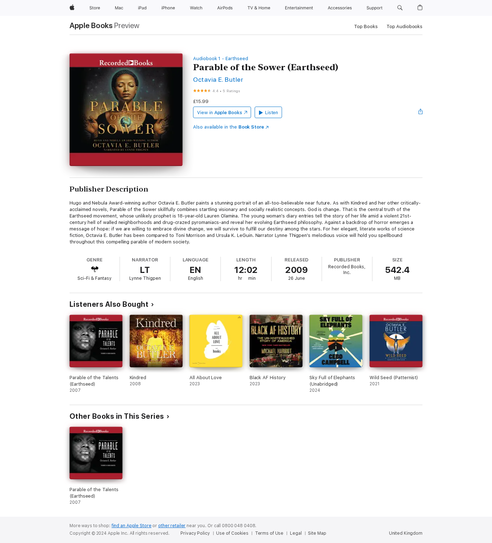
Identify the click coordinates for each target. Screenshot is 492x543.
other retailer (171, 525)
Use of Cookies (232, 533)
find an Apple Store (132, 525)
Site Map (317, 533)
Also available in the (228, 127)
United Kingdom (405, 533)
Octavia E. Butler (218, 79)
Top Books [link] (366, 26)
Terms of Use (269, 533)
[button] (400, 8)
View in (219, 112)
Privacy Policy (195, 533)
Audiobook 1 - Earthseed (220, 58)
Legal (295, 533)
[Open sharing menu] (421, 112)
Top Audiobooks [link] (404, 26)
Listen (271, 112)
